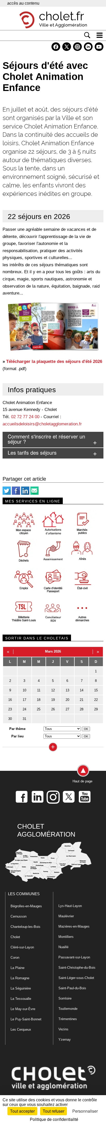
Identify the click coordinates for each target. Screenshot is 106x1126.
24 (24, 709)
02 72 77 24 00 (25, 416)
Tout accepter (22, 1111)
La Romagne (20, 978)
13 (67, 690)
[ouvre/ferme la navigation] (99, 35)
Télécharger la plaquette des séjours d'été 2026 (54, 361)
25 (38, 709)
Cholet (15, 937)
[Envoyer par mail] (34, 494)
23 (10, 709)
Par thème (17, 729)
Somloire (65, 998)
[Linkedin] (25, 494)
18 (38, 700)
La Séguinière (21, 988)
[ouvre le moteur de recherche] (87, 35)
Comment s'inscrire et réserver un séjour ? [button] (46, 439)
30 (10, 719)
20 (67, 700)
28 (81, 709)
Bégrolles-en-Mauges (26, 906)
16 (10, 700)
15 (96, 690)
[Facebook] (16, 494)
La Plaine (17, 968)
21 (81, 700)
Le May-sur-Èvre (23, 1009)
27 (67, 709)
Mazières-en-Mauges (74, 926)
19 (53, 700)
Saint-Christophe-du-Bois (76, 967)
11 (38, 690)
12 (53, 690)
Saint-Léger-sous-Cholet (76, 978)
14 (81, 690)
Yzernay (64, 1039)
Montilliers (66, 937)
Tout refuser (53, 1111)
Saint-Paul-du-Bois (72, 988)
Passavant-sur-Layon (74, 957)
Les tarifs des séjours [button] (32, 452)
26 (53, 709)
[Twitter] (7, 494)
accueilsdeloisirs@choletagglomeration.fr (42, 423)
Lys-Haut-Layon (70, 906)
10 (24, 690)
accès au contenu (23, 3)
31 (24, 719)
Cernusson (18, 916)
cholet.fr (61, 16)
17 (24, 700)
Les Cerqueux (21, 1029)
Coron (15, 957)
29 (96, 709)
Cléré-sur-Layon (22, 947)
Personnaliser (85, 1111)
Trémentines (67, 1019)
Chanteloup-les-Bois (25, 927)
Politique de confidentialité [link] (54, 1119)
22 (96, 700)
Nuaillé (63, 947)
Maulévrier (66, 916)
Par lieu (17, 736)
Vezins (63, 1029)
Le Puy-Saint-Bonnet (26, 1019)
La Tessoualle (21, 999)
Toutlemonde (67, 1009)
